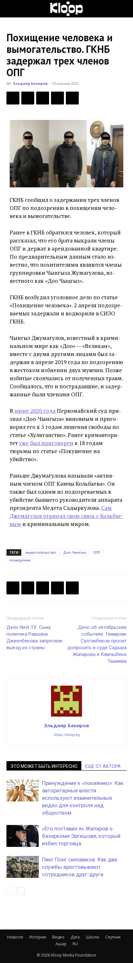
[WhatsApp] (72, 98)
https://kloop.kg (66, 735)
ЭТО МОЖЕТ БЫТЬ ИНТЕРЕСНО (43, 766)
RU (75, 944)
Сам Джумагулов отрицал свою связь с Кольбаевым (66, 516)
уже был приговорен (46, 443)
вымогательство (41, 552)
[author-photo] (66, 716)
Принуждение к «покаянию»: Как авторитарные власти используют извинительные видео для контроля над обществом (83, 798)
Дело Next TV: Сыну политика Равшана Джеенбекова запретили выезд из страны (34, 637)
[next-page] (21, 891)
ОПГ (97, 552)
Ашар (61, 944)
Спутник (113, 937)
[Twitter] (27, 98)
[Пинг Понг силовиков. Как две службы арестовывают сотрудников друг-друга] (22, 867)
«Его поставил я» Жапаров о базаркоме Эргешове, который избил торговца (81, 836)
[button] (11, 8)
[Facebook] (12, 98)
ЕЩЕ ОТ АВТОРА (103, 766)
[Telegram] (57, 98)
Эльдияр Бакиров (30, 83)
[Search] (124, 8)
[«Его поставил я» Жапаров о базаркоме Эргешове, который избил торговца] (22, 836)
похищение (20, 560)
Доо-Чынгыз (74, 552)
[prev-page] (10, 891)
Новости (15, 937)
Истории (37, 937)
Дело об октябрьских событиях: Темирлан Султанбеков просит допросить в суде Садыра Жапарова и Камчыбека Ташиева (97, 644)
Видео (58, 937)
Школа (92, 937)
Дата (75, 937)
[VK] (42, 98)
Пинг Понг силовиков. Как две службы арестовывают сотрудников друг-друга (79, 867)
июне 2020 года (34, 410)
